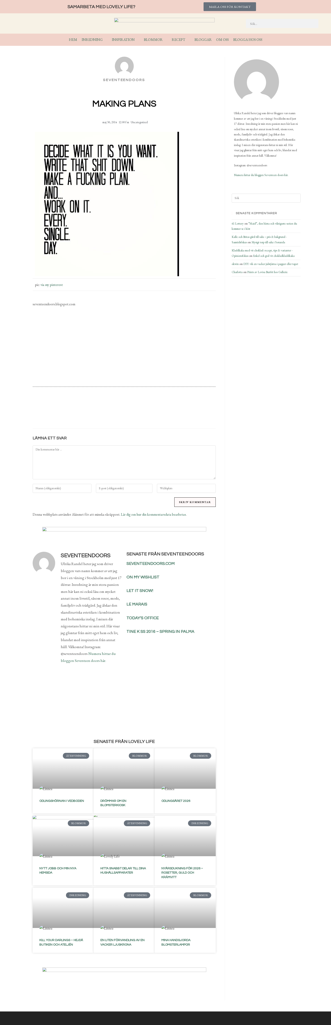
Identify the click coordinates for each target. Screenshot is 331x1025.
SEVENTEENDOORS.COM (151, 563)
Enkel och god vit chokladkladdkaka (274, 256)
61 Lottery (238, 223)
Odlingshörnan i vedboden (61, 800)
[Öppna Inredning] (105, 39)
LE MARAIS (137, 604)
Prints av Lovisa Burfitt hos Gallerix (267, 272)
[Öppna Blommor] (165, 39)
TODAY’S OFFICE (143, 618)
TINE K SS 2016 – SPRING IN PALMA (160, 631)
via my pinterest (52, 284)
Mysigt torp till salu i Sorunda (268, 242)
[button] (98, 413)
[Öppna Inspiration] (137, 39)
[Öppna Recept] (188, 39)
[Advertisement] (124, 346)
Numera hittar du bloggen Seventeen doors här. (261, 175)
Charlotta (237, 272)
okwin (235, 264)
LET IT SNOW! (140, 591)
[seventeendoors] (256, 81)
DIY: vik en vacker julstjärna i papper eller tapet (270, 264)
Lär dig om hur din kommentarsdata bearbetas (153, 514)
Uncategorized (139, 122)
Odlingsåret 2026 (175, 800)
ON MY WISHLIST (143, 577)
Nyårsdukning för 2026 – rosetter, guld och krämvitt (182, 873)
